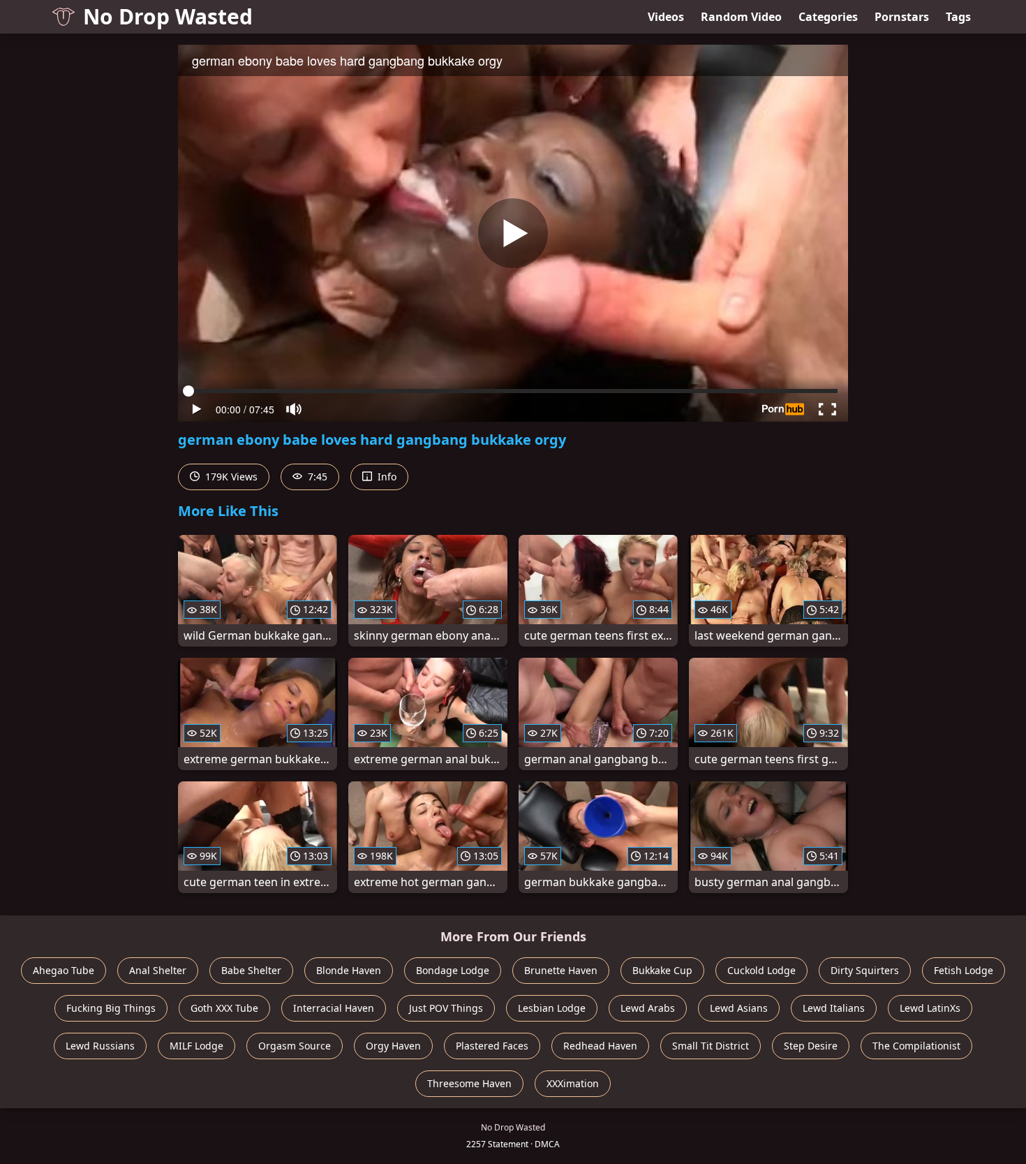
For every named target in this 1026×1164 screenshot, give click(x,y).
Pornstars (902, 16)
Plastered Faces (492, 1045)
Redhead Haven (600, 1045)
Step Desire (811, 1045)
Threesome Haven (469, 1083)
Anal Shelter (157, 970)
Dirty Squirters (865, 970)
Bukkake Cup (662, 970)
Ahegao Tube (63, 970)
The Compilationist (916, 1045)
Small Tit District (710, 1045)
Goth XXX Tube (224, 1008)
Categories (828, 16)
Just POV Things (446, 1008)
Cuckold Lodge (761, 970)
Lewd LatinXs (930, 1008)
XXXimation (573, 1083)
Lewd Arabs (647, 1008)
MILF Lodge (196, 1045)
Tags (958, 16)
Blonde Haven (348, 970)
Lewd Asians (739, 1008)
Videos (666, 16)
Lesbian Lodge (552, 1008)
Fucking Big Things (111, 1008)
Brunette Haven (560, 970)
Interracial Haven (333, 1008)
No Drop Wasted (168, 16)
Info (385, 476)
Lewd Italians (834, 1008)
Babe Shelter (251, 970)
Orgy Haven (393, 1045)
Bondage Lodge (452, 970)
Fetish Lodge (963, 970)
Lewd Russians (100, 1045)
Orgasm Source (294, 1045)
